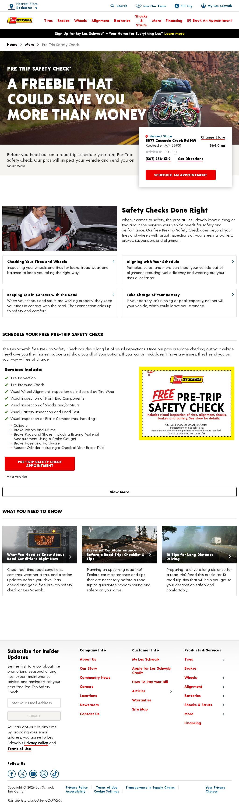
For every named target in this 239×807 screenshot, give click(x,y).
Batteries (122, 20)
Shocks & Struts (141, 20)
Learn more (174, 33)
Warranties (141, 700)
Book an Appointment (212, 20)
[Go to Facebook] (11, 774)
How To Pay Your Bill (150, 681)
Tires (48, 20)
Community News (95, 677)
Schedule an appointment (180, 175)
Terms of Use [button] (19, 748)
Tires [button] (188, 659)
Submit (34, 716)
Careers (86, 686)
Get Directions (190, 158)
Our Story (88, 668)
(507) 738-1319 (158, 158)
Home (12, 44)
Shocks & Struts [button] (198, 704)
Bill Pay (186, 6)
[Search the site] (118, 6)
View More (119, 492)
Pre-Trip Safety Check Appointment (40, 463)
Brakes (63, 20)
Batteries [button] (192, 695)
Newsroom (89, 704)
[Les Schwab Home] (19, 20)
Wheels (80, 20)
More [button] (188, 713)
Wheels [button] (190, 677)
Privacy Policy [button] (36, 742)
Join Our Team (154, 6)
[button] (21, 6)
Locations (88, 695)
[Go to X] (22, 774)
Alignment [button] (193, 686)
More (156, 20)
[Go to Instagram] (44, 774)
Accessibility (75, 791)
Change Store (213, 137)
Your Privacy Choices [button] (215, 789)
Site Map (140, 709)
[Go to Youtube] (33, 774)
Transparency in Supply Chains (150, 787)
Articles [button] (138, 691)
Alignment (100, 20)
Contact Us (89, 713)
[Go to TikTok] (54, 774)
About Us (88, 659)
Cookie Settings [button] (106, 791)
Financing (174, 20)
